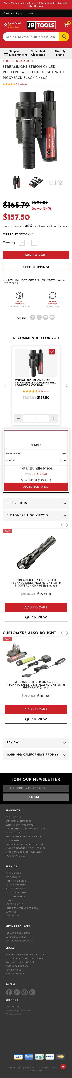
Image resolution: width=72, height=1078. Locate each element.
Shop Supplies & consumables (24, 852)
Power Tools (13, 841)
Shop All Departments (17, 53)
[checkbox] (51, 351)
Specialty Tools (15, 856)
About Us (11, 912)
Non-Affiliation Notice (20, 962)
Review (12, 742)
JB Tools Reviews (16, 893)
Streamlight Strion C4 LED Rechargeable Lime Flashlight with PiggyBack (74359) (36, 685)
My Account (13, 877)
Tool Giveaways (15, 897)
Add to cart (36, 607)
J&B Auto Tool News (18, 933)
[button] (5, 385)
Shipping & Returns (17, 881)
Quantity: (9, 242)
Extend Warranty (16, 885)
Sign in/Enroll (14, 23)
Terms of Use (13, 970)
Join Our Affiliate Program (23, 908)
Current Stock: (18, 234)
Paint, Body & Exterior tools (23, 837)
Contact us (12, 1007)
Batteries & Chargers (18, 821)
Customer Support (14, 13)
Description (16, 503)
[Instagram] (32, 992)
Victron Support (16, 889)
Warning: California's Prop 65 (32, 754)
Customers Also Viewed (27, 515)
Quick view (36, 617)
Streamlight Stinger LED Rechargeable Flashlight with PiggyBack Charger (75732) (36, 583)
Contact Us (12, 916)
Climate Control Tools (20, 825)
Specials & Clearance (38, 53)
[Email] (52, 317)
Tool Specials (14, 817)
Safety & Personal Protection (24, 844)
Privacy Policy (15, 974)
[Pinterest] (45, 317)
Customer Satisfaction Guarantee (26, 958)
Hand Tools (13, 833)
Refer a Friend (14, 904)
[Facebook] (39, 317)
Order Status (13, 873)
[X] (32, 317)
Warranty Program (17, 966)
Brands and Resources (19, 941)
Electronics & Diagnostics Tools (26, 829)
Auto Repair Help (16, 937)
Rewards (31, 13)
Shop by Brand (60, 53)
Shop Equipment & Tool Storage (26, 848)
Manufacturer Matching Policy (25, 955)
